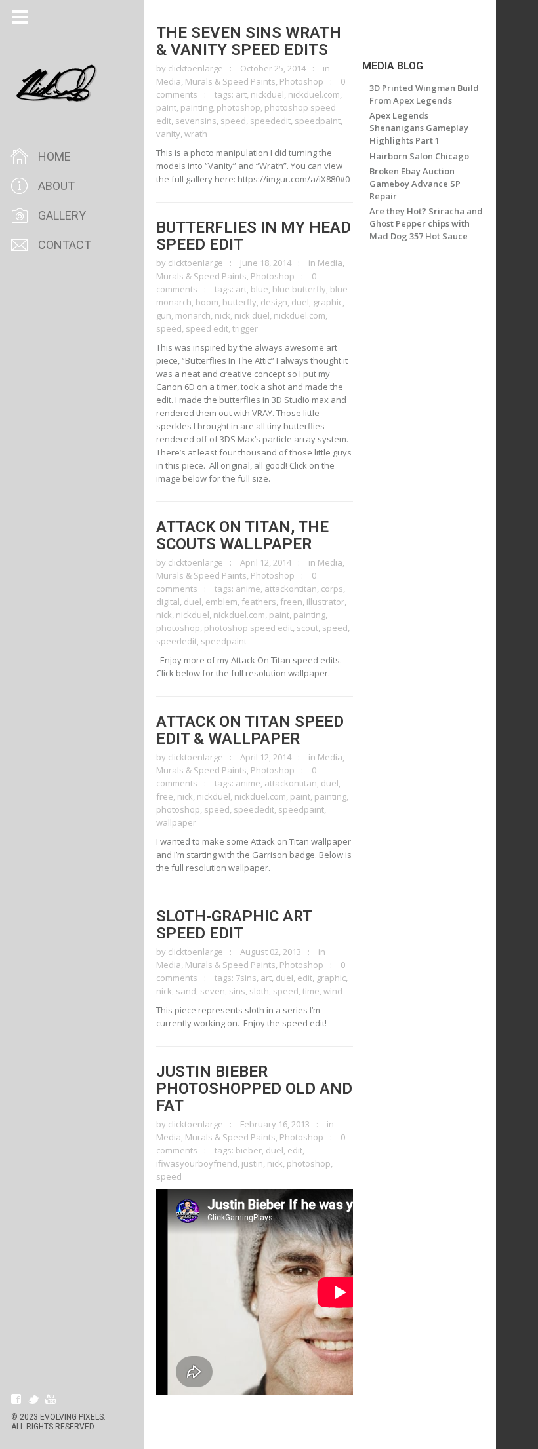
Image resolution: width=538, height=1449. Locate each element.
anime (248, 588)
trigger (245, 328)
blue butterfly (299, 289)
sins (237, 991)
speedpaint (318, 120)
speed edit (207, 328)
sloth (259, 991)
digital (168, 602)
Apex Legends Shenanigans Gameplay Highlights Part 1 (418, 127)
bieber (249, 1150)
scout (307, 628)
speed (233, 120)
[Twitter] (33, 1399)
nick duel (252, 315)
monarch (193, 315)
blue (259, 289)
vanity (168, 134)
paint (166, 107)
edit (304, 978)
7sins (246, 978)
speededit (270, 120)
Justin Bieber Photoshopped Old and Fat (254, 1088)
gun (163, 315)
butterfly (239, 302)
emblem (221, 602)
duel (300, 302)
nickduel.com (314, 94)
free (164, 796)
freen (291, 602)
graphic (327, 302)
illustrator (325, 602)
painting (196, 107)
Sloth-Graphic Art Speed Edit (234, 924)
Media (168, 81)
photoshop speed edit (248, 628)
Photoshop (301, 81)
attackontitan (290, 588)
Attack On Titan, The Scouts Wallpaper (242, 535)
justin (252, 1163)
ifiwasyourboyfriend (197, 1163)
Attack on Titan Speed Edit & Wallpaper (250, 730)
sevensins (196, 120)
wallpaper (176, 822)
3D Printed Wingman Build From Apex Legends (424, 94)
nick (222, 315)
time (311, 991)
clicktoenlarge (195, 68)
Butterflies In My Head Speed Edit (253, 236)
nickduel (267, 94)
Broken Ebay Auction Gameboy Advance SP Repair (415, 183)
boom (207, 302)
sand (186, 991)
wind (332, 991)
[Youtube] (50, 1399)
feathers (258, 602)
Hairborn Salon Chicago (419, 156)
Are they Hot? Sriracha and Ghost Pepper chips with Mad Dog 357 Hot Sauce (426, 223)
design (273, 302)
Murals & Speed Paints (230, 81)
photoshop (238, 107)
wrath (195, 134)
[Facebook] (16, 1399)
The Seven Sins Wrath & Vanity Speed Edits (248, 41)
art (241, 94)
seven (212, 991)
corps (332, 588)
